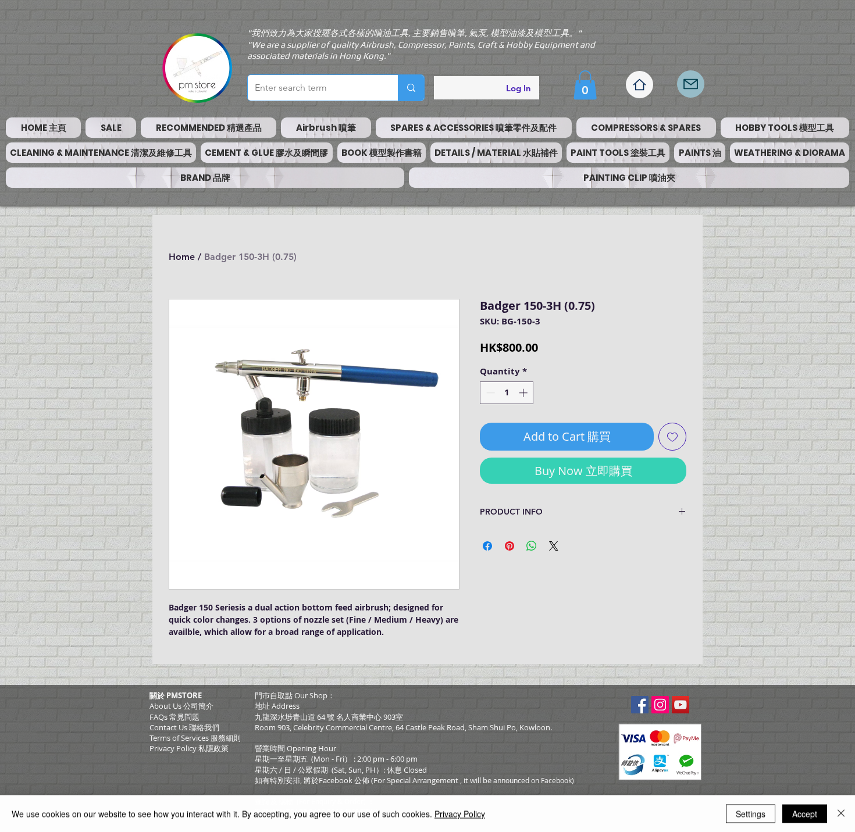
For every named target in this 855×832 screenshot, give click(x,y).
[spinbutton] (506, 392)
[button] (585, 84)
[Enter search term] (411, 88)
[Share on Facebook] (487, 546)
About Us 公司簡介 (181, 706)
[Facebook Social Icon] (640, 704)
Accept (804, 813)
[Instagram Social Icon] (660, 704)
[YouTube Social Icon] (680, 704)
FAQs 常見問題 (174, 717)
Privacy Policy (459, 813)
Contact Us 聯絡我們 (184, 727)
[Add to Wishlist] (672, 437)
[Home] (639, 84)
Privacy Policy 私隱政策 (189, 748)
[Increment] (524, 392)
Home (182, 256)
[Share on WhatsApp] (532, 546)
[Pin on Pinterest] (509, 546)
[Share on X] (554, 546)
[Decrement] (489, 392)
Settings (750, 813)
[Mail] (690, 84)
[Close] (841, 813)
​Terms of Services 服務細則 (195, 738)
